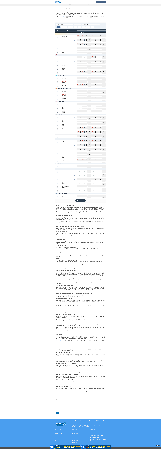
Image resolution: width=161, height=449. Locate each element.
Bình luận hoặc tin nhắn (60, 404)
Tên (57, 395)
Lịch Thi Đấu (90, 4)
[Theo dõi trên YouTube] (101, 443)
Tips (94, 4)
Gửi (57, 413)
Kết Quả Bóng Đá (83, 4)
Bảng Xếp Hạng (76, 4)
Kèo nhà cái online (59, 340)
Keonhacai (62, 16)
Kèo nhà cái (58, 217)
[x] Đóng (158, 445)
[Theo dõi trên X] (97, 443)
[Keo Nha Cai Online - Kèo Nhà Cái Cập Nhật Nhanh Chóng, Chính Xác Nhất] (59, 2)
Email (57, 399)
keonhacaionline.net (89, 12)
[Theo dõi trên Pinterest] (99, 443)
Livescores (70, 4)
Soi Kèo (97, 4)
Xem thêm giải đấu (80, 200)
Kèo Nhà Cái (64, 4)
